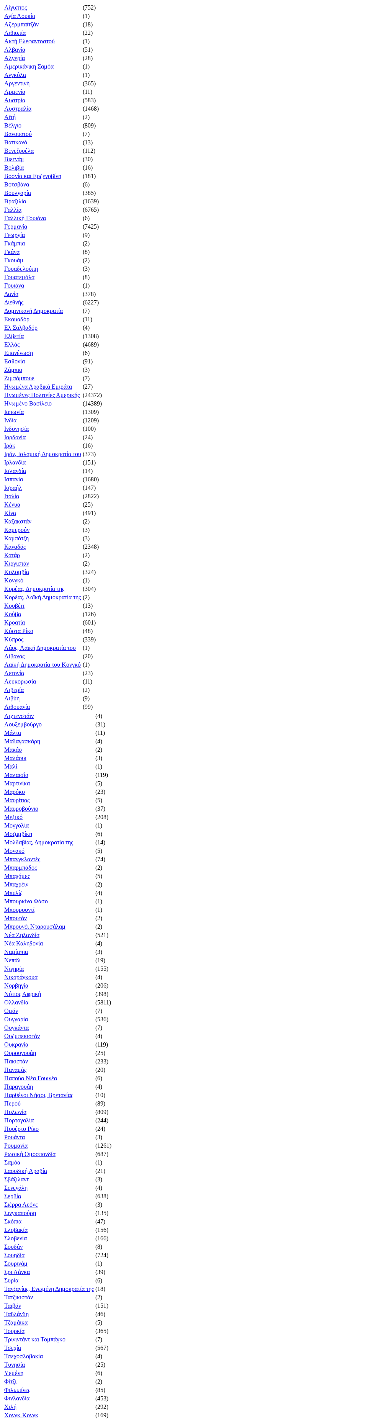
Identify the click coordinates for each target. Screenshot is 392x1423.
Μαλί (10, 766)
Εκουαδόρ (16, 319)
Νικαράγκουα (21, 977)
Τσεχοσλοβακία (23, 1356)
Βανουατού (18, 134)
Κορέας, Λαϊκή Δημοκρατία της (42, 597)
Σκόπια (12, 1221)
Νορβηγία (16, 985)
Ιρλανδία (15, 462)
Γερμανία (15, 226)
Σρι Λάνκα (17, 1272)
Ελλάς (12, 344)
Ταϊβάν (12, 1305)
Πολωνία (15, 1112)
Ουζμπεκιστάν (22, 1036)
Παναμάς (15, 1069)
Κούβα (12, 614)
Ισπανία (13, 479)
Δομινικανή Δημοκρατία (33, 310)
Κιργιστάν (16, 563)
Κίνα (10, 513)
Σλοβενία (15, 1238)
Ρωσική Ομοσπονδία (30, 1154)
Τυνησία (14, 1364)
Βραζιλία (15, 201)
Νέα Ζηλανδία (21, 935)
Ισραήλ (13, 487)
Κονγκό (13, 580)
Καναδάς (15, 546)
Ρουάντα (14, 1137)
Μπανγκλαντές (22, 859)
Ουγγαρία (16, 1019)
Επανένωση (18, 353)
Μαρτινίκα (17, 783)
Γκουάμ (13, 260)
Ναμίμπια (16, 952)
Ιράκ (9, 445)
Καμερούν (16, 530)
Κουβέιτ (14, 605)
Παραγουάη (18, 1086)
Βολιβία (14, 167)
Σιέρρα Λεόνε (21, 1204)
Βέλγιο (12, 125)
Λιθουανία (17, 706)
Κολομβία (16, 572)
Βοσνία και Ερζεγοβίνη (32, 176)
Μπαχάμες (17, 876)
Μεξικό (13, 817)
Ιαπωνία (14, 412)
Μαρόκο (14, 791)
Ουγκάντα (16, 1027)
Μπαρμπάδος (20, 867)
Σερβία (12, 1196)
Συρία (11, 1280)
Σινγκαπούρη (20, 1213)
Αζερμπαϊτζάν (21, 24)
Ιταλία (11, 496)
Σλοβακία (16, 1230)
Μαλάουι (15, 758)
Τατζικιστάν (18, 1297)
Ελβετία (14, 336)
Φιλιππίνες (17, 1390)
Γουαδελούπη (21, 268)
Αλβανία (14, 49)
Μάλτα (12, 732)
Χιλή (10, 1406)
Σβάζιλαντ (16, 1179)
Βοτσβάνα (16, 184)
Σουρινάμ (16, 1263)
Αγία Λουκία (19, 16)
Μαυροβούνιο (21, 808)
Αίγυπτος (15, 7)
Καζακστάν (17, 521)
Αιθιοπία (15, 32)
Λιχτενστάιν (19, 716)
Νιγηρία (14, 968)
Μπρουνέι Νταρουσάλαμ (34, 926)
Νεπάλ (12, 960)
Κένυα (12, 504)
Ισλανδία (15, 471)
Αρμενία (14, 91)
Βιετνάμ (14, 159)
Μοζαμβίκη (18, 834)
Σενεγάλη (16, 1187)
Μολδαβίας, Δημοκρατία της (38, 842)
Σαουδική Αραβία (25, 1171)
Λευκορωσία (20, 681)
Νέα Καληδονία (23, 943)
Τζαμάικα (16, 1322)
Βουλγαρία (17, 193)
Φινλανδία (16, 1398)
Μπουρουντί (19, 909)
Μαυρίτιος (16, 800)
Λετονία (14, 673)
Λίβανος (14, 656)
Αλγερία (14, 58)
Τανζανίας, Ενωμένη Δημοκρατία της (49, 1289)
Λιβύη (12, 698)
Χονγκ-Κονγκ (21, 1415)
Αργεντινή (16, 83)
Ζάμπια (13, 369)
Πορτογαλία (19, 1120)
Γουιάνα (14, 285)
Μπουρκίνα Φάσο (26, 901)
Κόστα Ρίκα (18, 631)
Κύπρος (13, 639)
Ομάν (11, 1011)
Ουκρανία (16, 1044)
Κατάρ (12, 555)
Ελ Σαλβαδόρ (21, 327)
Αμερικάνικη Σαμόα (29, 66)
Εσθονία (14, 361)
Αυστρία (14, 100)
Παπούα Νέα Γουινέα (30, 1078)
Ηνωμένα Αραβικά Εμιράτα (38, 386)
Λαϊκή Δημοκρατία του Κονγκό (42, 664)
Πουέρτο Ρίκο (21, 1128)
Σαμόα (12, 1162)
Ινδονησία (16, 428)
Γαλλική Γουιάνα (25, 218)
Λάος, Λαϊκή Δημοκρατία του (40, 647)
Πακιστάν (16, 1061)
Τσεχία (12, 1347)
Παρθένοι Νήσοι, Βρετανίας (38, 1095)
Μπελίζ (13, 893)
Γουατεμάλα (19, 277)
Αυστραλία (17, 108)
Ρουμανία (16, 1145)
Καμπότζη (16, 538)
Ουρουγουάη (20, 1053)
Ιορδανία (15, 437)
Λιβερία (14, 690)
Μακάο (13, 749)
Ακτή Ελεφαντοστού (29, 41)
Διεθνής (13, 302)
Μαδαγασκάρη (22, 741)
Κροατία (14, 622)
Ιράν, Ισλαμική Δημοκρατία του (42, 454)
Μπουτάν (15, 918)
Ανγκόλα (15, 75)
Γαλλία (12, 209)
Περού (12, 1103)
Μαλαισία (16, 775)
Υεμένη (13, 1373)
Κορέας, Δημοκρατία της (34, 589)
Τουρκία (14, 1331)
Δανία (11, 294)
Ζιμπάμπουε (19, 378)
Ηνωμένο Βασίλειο (28, 403)
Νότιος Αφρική (22, 994)
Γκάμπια (14, 243)
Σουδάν (13, 1246)
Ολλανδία (16, 1002)
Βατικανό (15, 142)
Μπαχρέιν (16, 884)
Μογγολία (16, 825)
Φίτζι (10, 1381)
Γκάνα (12, 252)
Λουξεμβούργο (23, 724)
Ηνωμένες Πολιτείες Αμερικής (42, 395)
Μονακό (14, 850)
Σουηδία (14, 1255)
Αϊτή (10, 117)
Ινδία (10, 420)
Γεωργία (14, 235)
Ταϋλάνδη (16, 1314)
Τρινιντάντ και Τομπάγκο (34, 1339)
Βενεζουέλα (19, 150)
